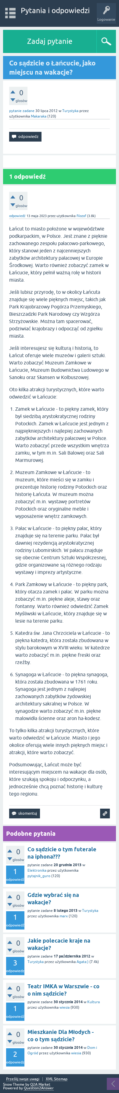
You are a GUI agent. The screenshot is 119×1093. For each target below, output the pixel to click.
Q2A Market (40, 1084)
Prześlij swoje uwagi (22, 1079)
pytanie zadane (21, 111)
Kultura (93, 1002)
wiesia (65, 1007)
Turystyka (70, 111)
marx (64, 916)
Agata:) (82, 962)
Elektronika (36, 870)
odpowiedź (17, 216)
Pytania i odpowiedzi (55, 10)
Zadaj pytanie (49, 41)
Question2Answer (39, 1088)
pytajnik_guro (38, 876)
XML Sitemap (56, 1079)
